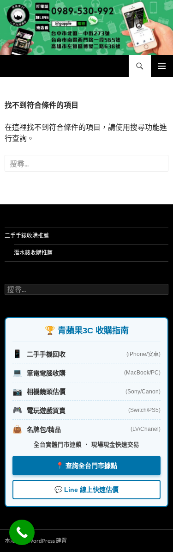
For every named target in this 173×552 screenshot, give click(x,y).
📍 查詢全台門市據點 (86, 465)
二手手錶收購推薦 (27, 235)
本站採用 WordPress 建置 (36, 540)
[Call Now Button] (22, 532)
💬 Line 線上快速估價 (86, 489)
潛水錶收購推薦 (33, 252)
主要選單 (162, 66)
